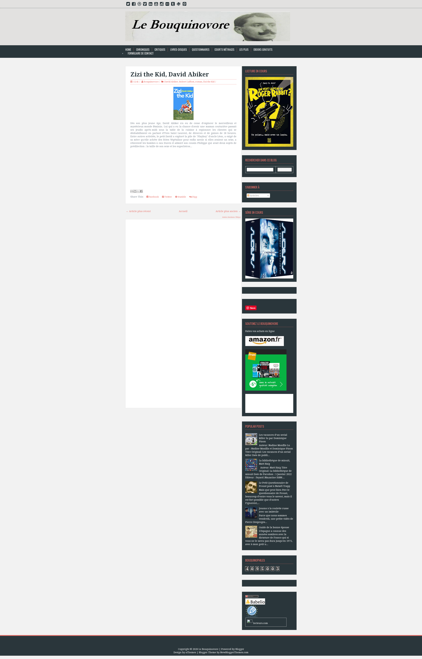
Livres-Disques (178, 50)
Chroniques (142, 50)
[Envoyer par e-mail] (132, 191)
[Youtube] (156, 4)
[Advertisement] (183, 448)
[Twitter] (128, 4)
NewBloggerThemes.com (234, 652)
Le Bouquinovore (208, 649)
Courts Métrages (224, 50)
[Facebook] (134, 4)
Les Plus (243, 50)
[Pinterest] (184, 4)
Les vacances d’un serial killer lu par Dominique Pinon (273, 438)
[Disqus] (183, 269)
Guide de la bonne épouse (274, 527)
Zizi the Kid (208, 81)
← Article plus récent (138, 211)
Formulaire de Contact (141, 53)
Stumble (181, 197)
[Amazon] (264, 341)
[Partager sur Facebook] (141, 191)
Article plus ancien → (228, 211)
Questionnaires (200, 50)
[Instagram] (162, 4)
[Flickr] (167, 4)
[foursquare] (179, 4)
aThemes (191, 652)
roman (198, 81)
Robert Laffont (186, 81)
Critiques (159, 50)
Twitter (168, 197)
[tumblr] (173, 4)
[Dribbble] (139, 4)
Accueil (183, 211)
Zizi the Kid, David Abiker (169, 74)
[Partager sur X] (138, 191)
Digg (194, 197)
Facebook (153, 197)
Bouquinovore (151, 81)
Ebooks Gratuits (263, 50)
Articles (254, 195)
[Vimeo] (145, 4)
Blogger (239, 649)
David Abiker (171, 81)
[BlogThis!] (135, 191)
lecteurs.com (260, 623)
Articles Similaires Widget (231, 217)
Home (128, 50)
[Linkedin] (150, 4)
